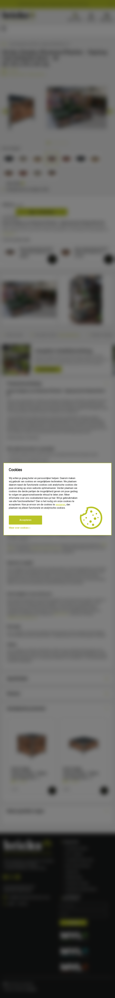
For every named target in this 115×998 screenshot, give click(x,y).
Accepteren (25, 520)
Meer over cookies (19, 527)
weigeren (60, 504)
